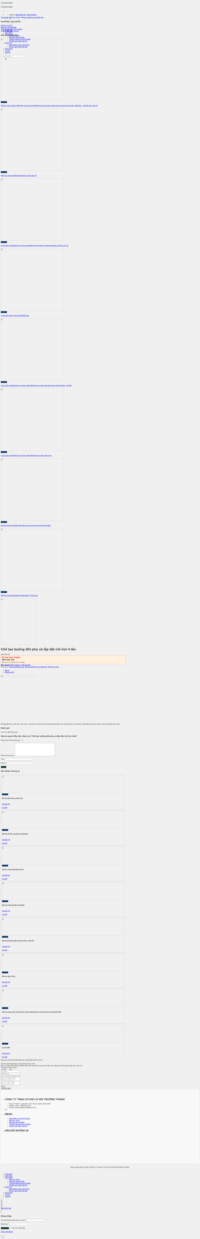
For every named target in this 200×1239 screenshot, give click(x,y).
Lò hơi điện (6, 1047)
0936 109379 (32, 15)
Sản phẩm (9, 34)
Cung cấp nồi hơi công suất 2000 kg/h (15, 315)
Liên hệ (8, 1196)
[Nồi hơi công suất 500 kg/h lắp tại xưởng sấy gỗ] (32, 170)
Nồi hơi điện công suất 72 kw (12, 798)
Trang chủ (4, 17)
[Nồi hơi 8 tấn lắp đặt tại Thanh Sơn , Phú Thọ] (63, 935)
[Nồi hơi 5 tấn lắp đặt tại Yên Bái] (63, 899)
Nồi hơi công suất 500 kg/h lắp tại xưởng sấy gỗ (18, 176)
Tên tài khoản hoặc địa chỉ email (13, 1220)
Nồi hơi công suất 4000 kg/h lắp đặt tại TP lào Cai (19, 595)
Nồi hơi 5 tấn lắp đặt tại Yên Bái (13, 905)
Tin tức (7, 1194)
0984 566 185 (20, 15)
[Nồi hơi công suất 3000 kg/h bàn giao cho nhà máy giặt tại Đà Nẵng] (32, 520)
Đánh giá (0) (9, 672)
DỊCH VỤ (8, 1187)
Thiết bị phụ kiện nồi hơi (18, 1126)
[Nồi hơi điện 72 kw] (63, 970)
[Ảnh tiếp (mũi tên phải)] (4, 1237)
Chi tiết (4, 808)
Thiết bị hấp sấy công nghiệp (20, 1124)
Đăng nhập (5, 1228)
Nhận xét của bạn (8, 755)
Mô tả (7, 670)
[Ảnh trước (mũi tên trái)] (1, 1237)
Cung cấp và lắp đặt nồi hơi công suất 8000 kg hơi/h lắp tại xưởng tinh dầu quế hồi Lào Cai (34, 246)
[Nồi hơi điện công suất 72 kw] (63, 792)
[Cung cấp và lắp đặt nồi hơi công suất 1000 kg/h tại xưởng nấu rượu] (32, 450)
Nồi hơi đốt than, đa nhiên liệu (32, 17)
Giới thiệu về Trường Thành (19, 1118)
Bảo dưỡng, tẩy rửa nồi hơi (19, 1189)
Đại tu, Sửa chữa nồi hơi (18, 1191)
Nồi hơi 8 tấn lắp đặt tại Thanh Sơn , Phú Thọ (18, 940)
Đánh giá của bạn (7, 740)
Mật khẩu (5, 1224)
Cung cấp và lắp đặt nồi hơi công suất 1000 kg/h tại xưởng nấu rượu (26, 455)
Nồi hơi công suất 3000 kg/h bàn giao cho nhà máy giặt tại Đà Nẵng (26, 525)
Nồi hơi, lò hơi (14, 17)
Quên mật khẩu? (7, 1232)
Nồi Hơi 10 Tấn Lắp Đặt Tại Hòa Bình (15, 834)
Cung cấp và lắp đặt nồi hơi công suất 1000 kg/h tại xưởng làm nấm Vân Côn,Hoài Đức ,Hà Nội (36, 385)
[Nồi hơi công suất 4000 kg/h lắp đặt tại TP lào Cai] (32, 590)
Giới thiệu (8, 1176)
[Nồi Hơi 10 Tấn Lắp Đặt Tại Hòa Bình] (63, 828)
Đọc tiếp (4, 102)
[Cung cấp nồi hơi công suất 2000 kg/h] (32, 310)
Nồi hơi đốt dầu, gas (16, 667)
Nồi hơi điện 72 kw (8, 976)
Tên (3, 759)
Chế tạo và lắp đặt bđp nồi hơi (13, 869)
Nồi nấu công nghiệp (17, 37)
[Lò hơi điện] (63, 1042)
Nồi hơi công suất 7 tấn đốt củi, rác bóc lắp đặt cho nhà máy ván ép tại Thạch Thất (31, 1012)
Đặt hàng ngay (6, 1088)
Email (3, 763)
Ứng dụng (8, 1193)
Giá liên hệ (6, 804)
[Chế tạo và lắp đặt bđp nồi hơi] (63, 864)
